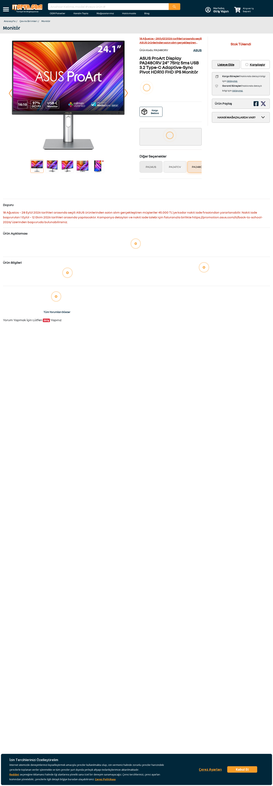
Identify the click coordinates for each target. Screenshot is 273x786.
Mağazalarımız (105, 13)
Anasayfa (10, 21)
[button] (6, 10)
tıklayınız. (232, 80)
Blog (146, 13)
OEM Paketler (57, 13)
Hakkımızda (129, 13)
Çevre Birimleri (28, 21)
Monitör (46, 21)
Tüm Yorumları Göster (57, 312)
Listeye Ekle (225, 64)
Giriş (46, 320)
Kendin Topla (81, 13)
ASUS (197, 50)
